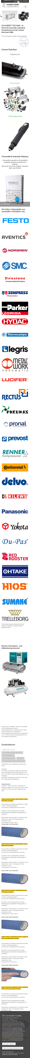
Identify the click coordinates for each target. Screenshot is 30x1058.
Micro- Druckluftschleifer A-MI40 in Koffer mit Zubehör (13, 761)
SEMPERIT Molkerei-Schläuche (9, 749)
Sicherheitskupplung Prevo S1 (9, 758)
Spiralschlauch (20, 758)
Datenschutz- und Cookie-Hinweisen (9, 1054)
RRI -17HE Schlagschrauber (8, 755)
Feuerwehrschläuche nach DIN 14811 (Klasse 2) (12, 752)
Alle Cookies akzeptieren (9, 1044)
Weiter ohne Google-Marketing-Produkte (12, 1048)
